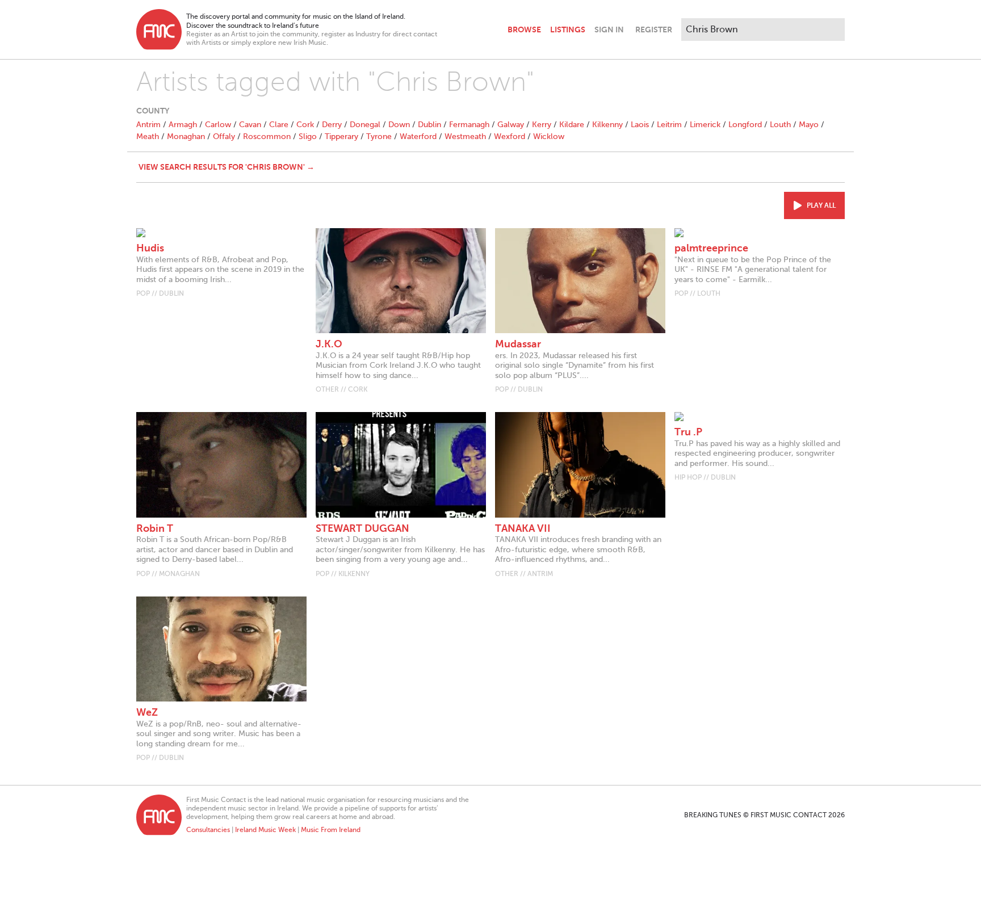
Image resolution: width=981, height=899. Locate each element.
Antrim (148, 124)
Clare (278, 124)
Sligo (308, 136)
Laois (640, 124)
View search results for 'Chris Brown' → (227, 166)
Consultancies (208, 830)
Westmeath (465, 136)
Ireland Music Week (265, 830)
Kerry (541, 124)
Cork (305, 124)
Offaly (224, 136)
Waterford (418, 136)
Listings (567, 29)
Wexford (509, 136)
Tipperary (341, 136)
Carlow (218, 124)
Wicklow (548, 136)
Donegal (365, 124)
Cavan (250, 124)
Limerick (705, 124)
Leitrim (669, 124)
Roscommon (267, 136)
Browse (524, 29)
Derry (332, 124)
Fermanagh (469, 124)
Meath (147, 136)
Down (399, 124)
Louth (780, 124)
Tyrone (379, 136)
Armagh (183, 124)
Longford (745, 124)
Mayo (809, 124)
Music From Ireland (330, 830)
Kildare (571, 124)
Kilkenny (607, 124)
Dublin (429, 124)
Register (653, 29)
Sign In (609, 29)
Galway (510, 124)
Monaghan (186, 136)
